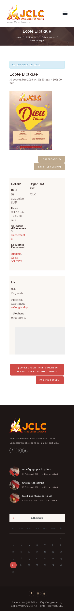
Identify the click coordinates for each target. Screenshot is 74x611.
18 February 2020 (30, 487)
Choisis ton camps (33, 483)
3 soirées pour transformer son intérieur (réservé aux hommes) (37, 370)
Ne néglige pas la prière (36, 469)
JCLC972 (16, 261)
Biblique (16, 254)
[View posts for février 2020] (13, 518)
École (14, 257)
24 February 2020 (30, 474)
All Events (31, 37)
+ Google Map (19, 307)
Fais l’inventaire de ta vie (37, 496)
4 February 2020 (29, 500)
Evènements (47, 37)
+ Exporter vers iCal (49, 167)
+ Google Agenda (51, 159)
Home (17, 37)
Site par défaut (51, 474)
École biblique (49, 380)
